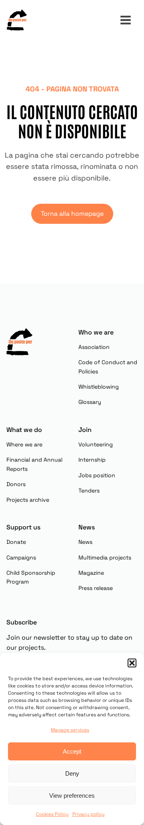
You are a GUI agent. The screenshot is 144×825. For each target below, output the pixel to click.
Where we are (24, 444)
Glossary (89, 401)
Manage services (70, 730)
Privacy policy (88, 814)
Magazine (91, 572)
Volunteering (95, 444)
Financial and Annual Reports (34, 464)
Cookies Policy (52, 814)
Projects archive (27, 499)
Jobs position (96, 475)
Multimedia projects (104, 557)
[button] (132, 663)
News (85, 541)
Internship (92, 459)
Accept (72, 751)
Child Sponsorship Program (30, 577)
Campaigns (21, 557)
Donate (16, 541)
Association (94, 347)
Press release (95, 588)
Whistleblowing (98, 386)
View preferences (72, 795)
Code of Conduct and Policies (107, 367)
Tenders (89, 490)
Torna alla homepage (72, 213)
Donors (16, 484)
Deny (72, 773)
